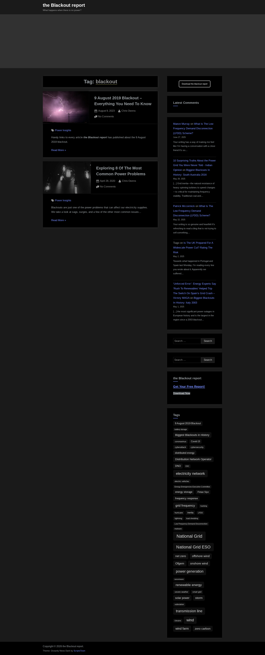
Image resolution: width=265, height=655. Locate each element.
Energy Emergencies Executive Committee (192, 487)
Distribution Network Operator (193, 459)
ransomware (179, 579)
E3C (187, 466)
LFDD (200, 513)
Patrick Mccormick (184, 206)
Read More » (58, 151)
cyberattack (180, 447)
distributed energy (184, 452)
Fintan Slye (203, 492)
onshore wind (199, 563)
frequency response (186, 498)
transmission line (189, 611)
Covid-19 (195, 441)
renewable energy (189, 585)
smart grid (196, 592)
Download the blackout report (194, 84)
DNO (178, 465)
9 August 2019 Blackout (188, 423)
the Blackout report (64, 5)
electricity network (190, 473)
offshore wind (201, 556)
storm (199, 597)
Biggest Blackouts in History (192, 435)
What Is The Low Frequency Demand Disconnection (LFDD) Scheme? (193, 128)
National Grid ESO (193, 547)
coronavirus (180, 441)
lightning (178, 518)
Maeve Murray (181, 123)
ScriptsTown (79, 651)
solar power (182, 597)
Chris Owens (128, 110)
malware (178, 529)
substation (179, 604)
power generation (190, 571)
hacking (203, 506)
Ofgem (179, 563)
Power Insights (63, 130)
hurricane (179, 513)
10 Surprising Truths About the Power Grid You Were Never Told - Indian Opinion (194, 165)
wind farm (182, 628)
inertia (190, 512)
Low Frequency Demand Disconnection (191, 524)
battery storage (181, 429)
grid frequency (185, 505)
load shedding (192, 518)
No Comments (106, 117)
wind (190, 620)
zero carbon (203, 628)
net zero (180, 556)
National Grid (189, 536)
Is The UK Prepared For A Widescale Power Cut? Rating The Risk (193, 247)
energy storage (183, 491)
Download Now (181, 393)
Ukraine (178, 621)
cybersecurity (197, 447)
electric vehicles (182, 481)
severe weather (181, 592)
